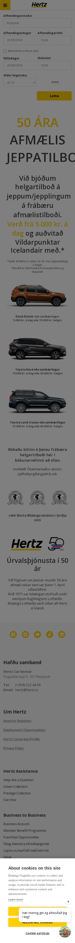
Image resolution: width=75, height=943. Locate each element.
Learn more (15, 899)
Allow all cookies (37, 922)
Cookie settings (37, 933)
